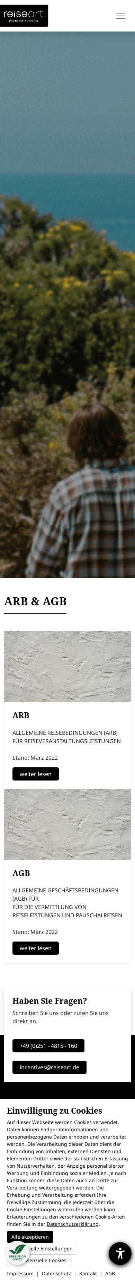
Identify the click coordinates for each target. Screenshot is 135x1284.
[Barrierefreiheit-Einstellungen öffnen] (120, 1253)
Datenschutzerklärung (73, 1224)
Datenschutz (56, 1273)
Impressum (20, 1273)
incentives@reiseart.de (49, 1067)
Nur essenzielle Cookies (38, 1260)
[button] (17, 1252)
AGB (110, 1273)
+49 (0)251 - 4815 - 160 (48, 1046)
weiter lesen (36, 774)
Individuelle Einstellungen (42, 1248)
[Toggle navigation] (121, 15)
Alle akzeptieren (30, 1236)
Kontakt (88, 1273)
